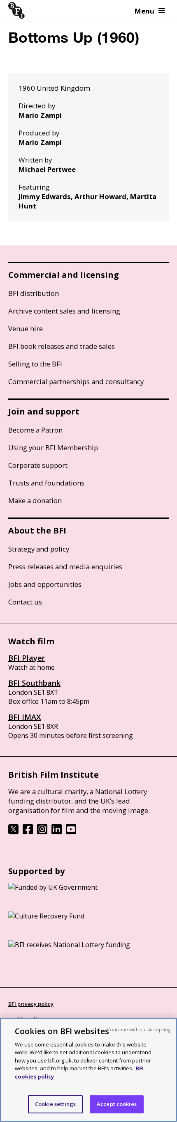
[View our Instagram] (42, 831)
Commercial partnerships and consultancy (76, 381)
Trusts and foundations (46, 483)
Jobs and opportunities (45, 584)
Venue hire (25, 328)
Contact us (25, 602)
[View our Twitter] (13, 831)
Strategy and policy (38, 549)
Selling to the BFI (35, 364)
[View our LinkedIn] (56, 831)
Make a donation (35, 500)
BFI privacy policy (31, 1004)
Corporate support (38, 465)
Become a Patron (35, 430)
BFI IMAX (24, 717)
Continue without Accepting (138, 1029)
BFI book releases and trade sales (61, 346)
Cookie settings (55, 1104)
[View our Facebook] (28, 831)
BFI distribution (33, 293)
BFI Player (26, 658)
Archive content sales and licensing (64, 311)
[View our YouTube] (71, 831)
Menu (144, 11)
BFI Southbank (34, 683)
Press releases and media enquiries (65, 566)
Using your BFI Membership (53, 447)
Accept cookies (117, 1104)
